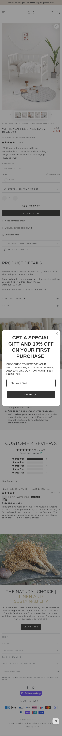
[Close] (56, 333)
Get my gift (31, 394)
